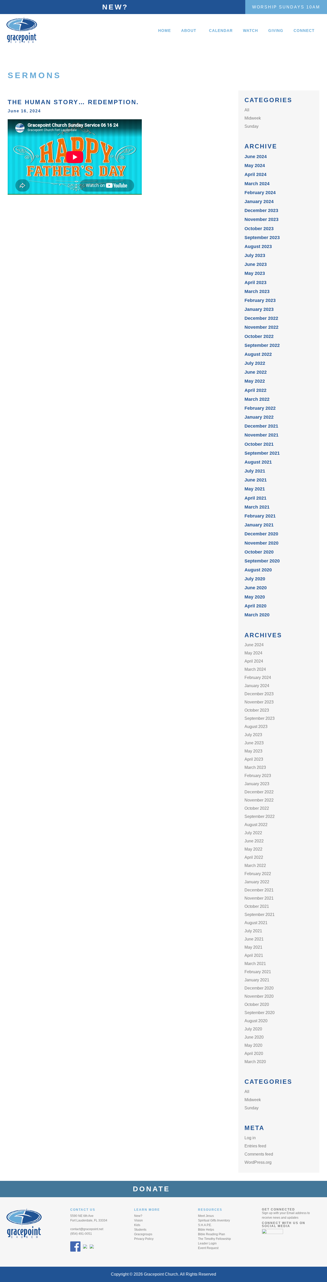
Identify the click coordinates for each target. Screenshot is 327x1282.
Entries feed (255, 1146)
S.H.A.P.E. (205, 1225)
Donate (155, 1189)
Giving (275, 30)
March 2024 (257, 183)
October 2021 (259, 444)
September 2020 (262, 560)
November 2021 (261, 435)
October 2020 (259, 552)
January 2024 (259, 201)
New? (115, 7)
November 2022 (261, 327)
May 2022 (254, 381)
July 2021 (254, 471)
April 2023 (255, 282)
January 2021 (259, 524)
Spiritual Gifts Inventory (214, 1220)
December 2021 (261, 426)
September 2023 (262, 237)
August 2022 (258, 354)
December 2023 (261, 210)
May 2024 (254, 165)
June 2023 (255, 264)
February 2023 (260, 300)
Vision (138, 1220)
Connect (304, 30)
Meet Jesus (206, 1216)
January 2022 (259, 417)
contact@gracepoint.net (86, 1229)
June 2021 (255, 480)
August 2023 (258, 246)
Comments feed (258, 1154)
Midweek (252, 118)
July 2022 (254, 363)
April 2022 (255, 390)
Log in (250, 1138)
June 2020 (255, 587)
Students (140, 1229)
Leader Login (207, 1243)
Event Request (208, 1248)
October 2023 (259, 228)
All (246, 110)
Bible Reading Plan (211, 1234)
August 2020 (258, 569)
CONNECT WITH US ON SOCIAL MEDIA (283, 1224)
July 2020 (254, 578)
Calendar (221, 30)
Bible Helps (206, 1229)
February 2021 (260, 516)
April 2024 (255, 174)
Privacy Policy (144, 1239)
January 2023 (259, 309)
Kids (137, 1225)
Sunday (251, 126)
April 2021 (255, 498)
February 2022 (260, 408)
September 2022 (262, 345)
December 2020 (261, 533)
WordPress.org (258, 1162)
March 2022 (257, 399)
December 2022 (261, 318)
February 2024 (260, 192)
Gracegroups (143, 1234)
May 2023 (254, 273)
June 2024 (255, 156)
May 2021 (254, 488)
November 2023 (261, 219)
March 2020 (257, 614)
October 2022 (259, 336)
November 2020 (261, 543)
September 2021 (262, 453)
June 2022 (255, 372)
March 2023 (257, 291)
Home (164, 30)
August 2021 (258, 462)
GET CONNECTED (278, 1209)
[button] (190, 30)
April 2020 (255, 605)
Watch (250, 30)
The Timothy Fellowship (214, 1239)
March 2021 (257, 507)
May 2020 (254, 596)
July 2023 (254, 255)
